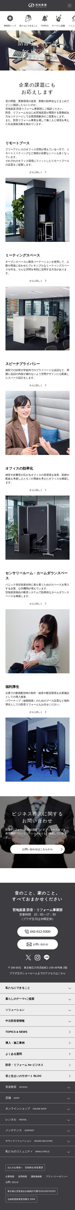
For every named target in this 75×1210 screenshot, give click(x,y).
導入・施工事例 (15, 1042)
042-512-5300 (40, 931)
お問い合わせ (40, 944)
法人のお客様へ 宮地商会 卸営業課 (25, 1167)
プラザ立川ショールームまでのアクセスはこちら (37, 973)
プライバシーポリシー (57, 1176)
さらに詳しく (35, 172)
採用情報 (22, 1176)
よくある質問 (13, 1053)
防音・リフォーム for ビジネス (24, 1064)
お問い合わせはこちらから (37, 849)
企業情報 (9, 1176)
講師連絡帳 (36, 1176)
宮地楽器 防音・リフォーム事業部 (38, 910)
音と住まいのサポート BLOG (23, 1075)
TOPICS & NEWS (16, 1031)
